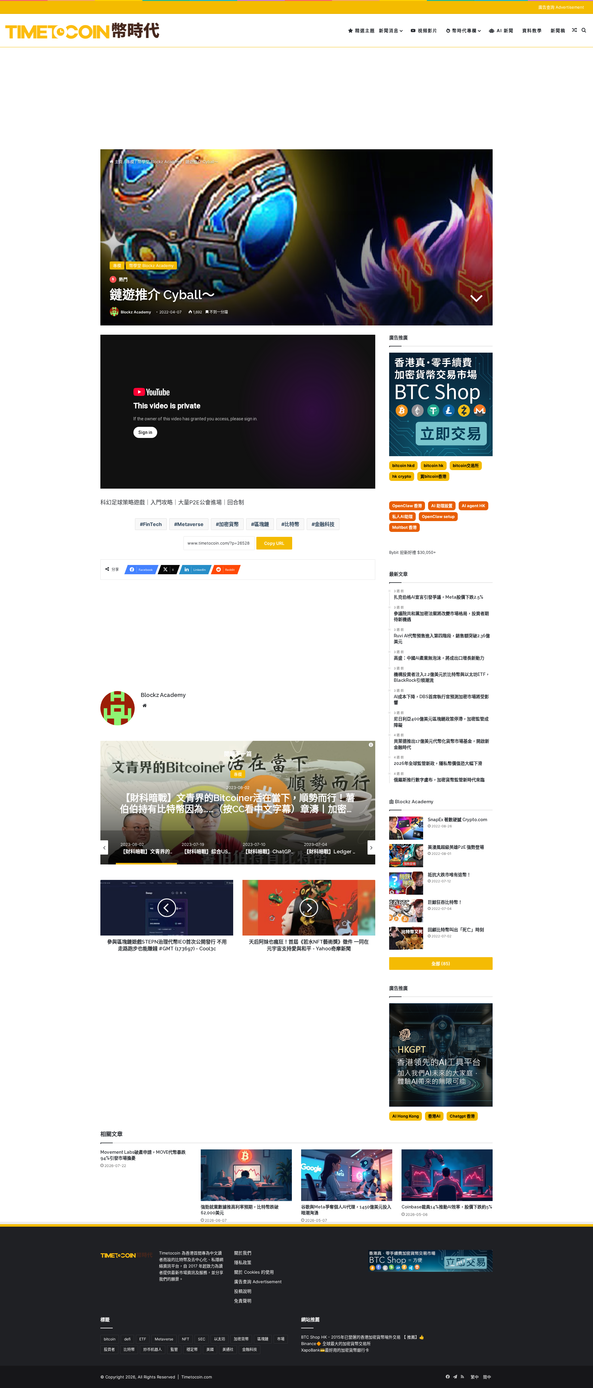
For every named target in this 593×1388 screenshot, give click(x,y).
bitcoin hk (434, 465)
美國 (210, 1349)
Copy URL (274, 543)
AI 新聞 (504, 30)
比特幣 (291, 524)
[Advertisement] (296, 93)
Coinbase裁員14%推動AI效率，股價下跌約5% (447, 1206)
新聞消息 (389, 30)
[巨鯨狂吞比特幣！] (406, 910)
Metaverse (190, 524)
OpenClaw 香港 (407, 505)
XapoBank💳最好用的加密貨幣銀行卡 (335, 1350)
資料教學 (532, 30)
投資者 (109, 1349)
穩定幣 (192, 1349)
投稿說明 (242, 1291)
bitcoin (110, 1339)
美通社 (227, 1349)
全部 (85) (440, 963)
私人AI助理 (402, 516)
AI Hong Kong (405, 1116)
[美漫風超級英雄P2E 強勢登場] (406, 855)
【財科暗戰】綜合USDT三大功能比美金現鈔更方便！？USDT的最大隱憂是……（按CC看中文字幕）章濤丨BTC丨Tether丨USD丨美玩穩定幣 (237, 809)
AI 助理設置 (441, 505)
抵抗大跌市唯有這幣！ (449, 874)
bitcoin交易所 (466, 465)
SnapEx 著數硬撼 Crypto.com (457, 819)
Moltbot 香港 (404, 527)
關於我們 (242, 1252)
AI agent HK (473, 505)
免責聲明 (242, 1300)
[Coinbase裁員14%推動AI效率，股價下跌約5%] (447, 1175)
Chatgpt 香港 (462, 1116)
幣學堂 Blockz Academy (159, 161)
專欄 (130, 161)
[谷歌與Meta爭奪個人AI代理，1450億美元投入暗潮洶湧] (346, 1175)
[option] (237, 802)
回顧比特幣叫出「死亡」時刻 (456, 929)
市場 (280, 1339)
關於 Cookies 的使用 (254, 1272)
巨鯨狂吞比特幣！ (445, 902)
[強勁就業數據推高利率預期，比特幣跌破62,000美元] (246, 1175)
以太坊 (219, 1339)
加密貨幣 (229, 524)
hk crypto (401, 476)
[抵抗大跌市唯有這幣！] (406, 883)
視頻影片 (427, 30)
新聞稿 (558, 30)
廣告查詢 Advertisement (561, 7)
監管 (174, 1349)
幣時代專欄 (464, 30)
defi (127, 1339)
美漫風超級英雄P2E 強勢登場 (456, 847)
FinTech (152, 524)
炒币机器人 (152, 1349)
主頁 (118, 161)
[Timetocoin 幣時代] (83, 30)
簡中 (487, 1376)
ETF (142, 1339)
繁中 (475, 1376)
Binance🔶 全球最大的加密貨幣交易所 (336, 1343)
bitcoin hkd (403, 465)
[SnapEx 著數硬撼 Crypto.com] (406, 828)
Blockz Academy (136, 312)
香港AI (434, 1116)
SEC (201, 1339)
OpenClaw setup (438, 516)
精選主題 (364, 30)
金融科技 (324, 524)
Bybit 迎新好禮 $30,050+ (412, 552)
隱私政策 (242, 1262)
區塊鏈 (261, 524)
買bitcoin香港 (433, 476)
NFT (185, 1339)
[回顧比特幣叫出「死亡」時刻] (406, 938)
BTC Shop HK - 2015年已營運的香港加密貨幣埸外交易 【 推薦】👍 (362, 1337)
